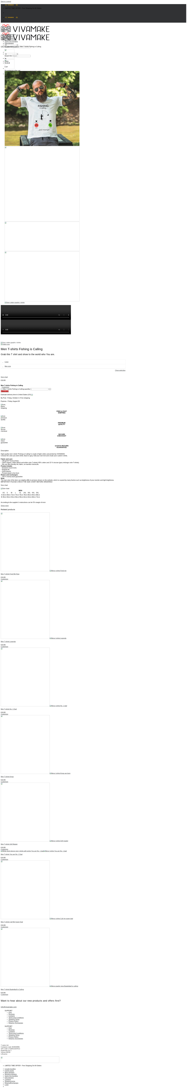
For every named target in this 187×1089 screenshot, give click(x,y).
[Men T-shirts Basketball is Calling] (39, 986)
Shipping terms (10, 1081)
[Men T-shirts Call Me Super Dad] (37, 918)
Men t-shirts (15, 46)
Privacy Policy (13, 1021)
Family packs (9, 36)
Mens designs (9, 38)
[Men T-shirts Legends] (33, 638)
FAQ (10, 1012)
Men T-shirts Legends (8, 641)
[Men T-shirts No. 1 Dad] (34, 706)
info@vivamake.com (9, 1007)
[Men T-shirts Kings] (35, 773)
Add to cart (5, 391)
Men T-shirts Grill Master (9, 844)
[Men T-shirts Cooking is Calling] (9, 68)
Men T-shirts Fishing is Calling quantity (16, 389)
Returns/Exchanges (11, 1083)
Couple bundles (10, 34)
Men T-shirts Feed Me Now (10, 574)
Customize (5, 387)
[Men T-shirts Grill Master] (34, 841)
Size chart (4, 377)
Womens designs (11, 40)
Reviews (12, 1014)
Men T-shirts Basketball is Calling (12, 989)
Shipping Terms (14, 1019)
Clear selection (120, 370)
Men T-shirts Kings (7, 777)
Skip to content (6, 1)
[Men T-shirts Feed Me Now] (33, 571)
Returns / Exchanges (16, 1023)
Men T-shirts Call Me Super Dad (12, 922)
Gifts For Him (5, 46)
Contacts (12, 1016)
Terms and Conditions (16, 1018)
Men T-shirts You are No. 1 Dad (11, 854)
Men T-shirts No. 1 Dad (9, 709)
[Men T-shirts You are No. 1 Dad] (34, 851)
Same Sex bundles (11, 41)
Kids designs (9, 43)
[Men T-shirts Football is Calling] (9, 58)
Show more (5, 506)
